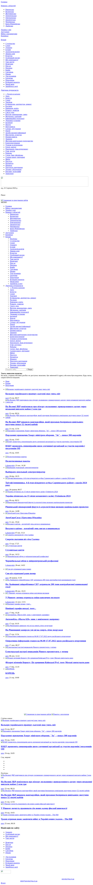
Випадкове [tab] (9, 385)
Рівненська (9, 10)
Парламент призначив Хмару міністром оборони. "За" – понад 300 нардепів (43, 435)
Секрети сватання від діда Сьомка (22, 539)
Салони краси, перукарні (15, 157)
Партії (7, 131)
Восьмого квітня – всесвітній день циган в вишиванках (32, 528)
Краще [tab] (8, 383)
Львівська (9, 26)
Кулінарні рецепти (12, 82)
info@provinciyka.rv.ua (28, 881)
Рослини (8, 106)
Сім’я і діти (9, 112)
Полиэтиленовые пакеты (17, 461)
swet (7, 398)
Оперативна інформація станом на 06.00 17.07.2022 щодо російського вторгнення (45, 641)
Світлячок (9, 72)
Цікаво (8, 74)
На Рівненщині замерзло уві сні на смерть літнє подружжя (34, 630)
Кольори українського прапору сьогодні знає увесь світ (32, 394)
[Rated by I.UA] (6, 873)
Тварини (8, 139)
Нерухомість (10, 127)
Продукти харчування (14, 167)
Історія (8, 50)
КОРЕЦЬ (10, 673)
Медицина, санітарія (13, 116)
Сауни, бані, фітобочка (14, 155)
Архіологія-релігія (12, 52)
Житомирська (10, 14)
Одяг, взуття (10, 151)
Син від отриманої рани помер (20, 573)
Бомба (7, 70)
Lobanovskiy (10, 465)
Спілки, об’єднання (13, 129)
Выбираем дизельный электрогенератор (25, 472)
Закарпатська (10, 20)
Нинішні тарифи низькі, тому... (20, 608)
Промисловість (11, 137)
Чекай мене (9, 84)
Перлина (8, 68)
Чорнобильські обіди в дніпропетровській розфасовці (31, 561)
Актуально (5, 32)
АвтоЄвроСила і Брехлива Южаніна (23, 517)
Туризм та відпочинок (14, 145)
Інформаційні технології (14, 118)
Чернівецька (10, 22)
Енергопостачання (12, 143)
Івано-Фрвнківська (12, 24)
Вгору (3, 883)
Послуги (8, 161)
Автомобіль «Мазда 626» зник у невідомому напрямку (32, 619)
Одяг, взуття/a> (16, 345)
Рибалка (8, 153)
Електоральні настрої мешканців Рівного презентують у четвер (36, 651)
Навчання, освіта (11, 108)
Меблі (7, 159)
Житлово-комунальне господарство (19, 141)
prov (7, 413)
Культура (8, 56)
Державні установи (12, 121)
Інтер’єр (8, 98)
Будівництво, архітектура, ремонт (18, 104)
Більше (3, 40)
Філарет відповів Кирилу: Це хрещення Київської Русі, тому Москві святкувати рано (47, 662)
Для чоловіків (10, 76)
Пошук (30, 369)
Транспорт (9, 174)
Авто (7, 96)
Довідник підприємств (9, 90)
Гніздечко (9, 78)
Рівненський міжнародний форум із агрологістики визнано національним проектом (46, 507)
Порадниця (9, 80)
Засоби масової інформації (15, 133)
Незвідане (9, 64)
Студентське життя (14, 550)
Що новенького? (11, 60)
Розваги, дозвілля (12, 110)
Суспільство (10, 44)
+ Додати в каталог (12, 94)
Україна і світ (6, 30)
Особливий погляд (12, 58)
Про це (8, 66)
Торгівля (8, 102)
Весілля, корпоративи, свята (16, 114)
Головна (4, 2)
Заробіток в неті (11, 86)
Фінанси (8, 165)
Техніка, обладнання (13, 169)
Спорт (7, 46)
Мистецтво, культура (13, 135)
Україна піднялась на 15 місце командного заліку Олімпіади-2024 (38, 496)
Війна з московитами (9, 34)
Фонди (8, 125)
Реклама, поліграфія (13, 171)
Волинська (9, 12)
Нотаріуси (9, 163)
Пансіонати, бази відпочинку (16, 149)
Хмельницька (10, 18)
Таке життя (9, 62)
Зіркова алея (10, 54)
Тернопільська (11, 16)
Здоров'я (8, 48)
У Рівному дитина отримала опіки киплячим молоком (32, 597)
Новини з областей (8, 6)
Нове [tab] (7, 381)
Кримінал (4, 36)
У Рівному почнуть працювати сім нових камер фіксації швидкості (34, 808)
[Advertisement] (46, 696)
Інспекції (8, 123)
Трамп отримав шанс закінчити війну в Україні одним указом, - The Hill (36, 819)
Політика (13, 239)
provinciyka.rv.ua (68, 879)
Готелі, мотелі (10, 147)
